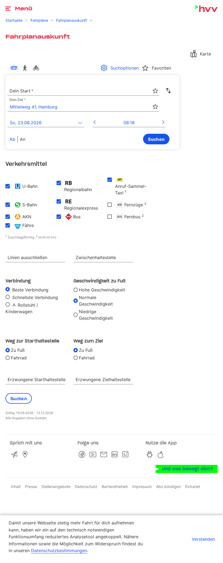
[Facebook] (83, 454)
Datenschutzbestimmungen (59, 550)
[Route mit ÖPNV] (15, 68)
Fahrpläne (39, 20)
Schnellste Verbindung (34, 297)
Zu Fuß (18, 350)
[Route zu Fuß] (26, 68)
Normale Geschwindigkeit (96, 301)
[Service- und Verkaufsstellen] (26, 454)
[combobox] (83, 91)
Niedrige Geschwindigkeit (96, 315)
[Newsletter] (104, 454)
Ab (12, 139)
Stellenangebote (55, 486)
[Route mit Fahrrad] (37, 68)
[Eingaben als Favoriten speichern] (155, 91)
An (22, 139)
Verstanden (203, 539)
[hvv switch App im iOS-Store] (161, 454)
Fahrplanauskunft (71, 20)
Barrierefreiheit (115, 486)
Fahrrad (19, 357)
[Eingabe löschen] (155, 87)
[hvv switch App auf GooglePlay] (150, 454)
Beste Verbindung (29, 290)
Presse (31, 486)
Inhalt (16, 486)
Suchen (156, 139)
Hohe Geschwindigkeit (102, 290)
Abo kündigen (168, 486)
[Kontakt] (15, 454)
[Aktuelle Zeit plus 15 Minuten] (163, 122)
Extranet (192, 486)
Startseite (14, 20)
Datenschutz (86, 486)
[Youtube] (93, 454)
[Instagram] (126, 454)
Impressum (142, 486)
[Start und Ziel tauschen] (168, 91)
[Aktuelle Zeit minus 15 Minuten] (94, 122)
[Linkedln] (115, 454)
